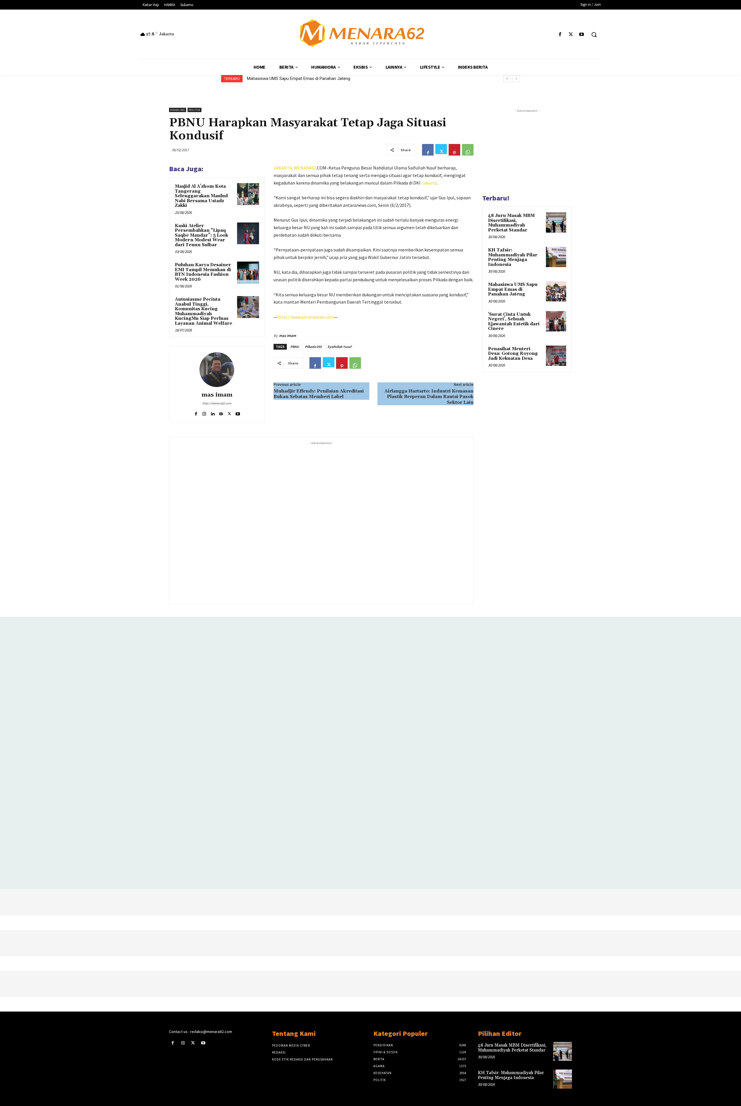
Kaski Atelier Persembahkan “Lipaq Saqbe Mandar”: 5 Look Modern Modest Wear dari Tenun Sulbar (201, 235)
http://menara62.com (216, 403)
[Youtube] (582, 35)
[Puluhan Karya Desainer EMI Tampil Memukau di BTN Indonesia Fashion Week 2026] (248, 273)
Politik (194, 110)
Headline (177, 110)
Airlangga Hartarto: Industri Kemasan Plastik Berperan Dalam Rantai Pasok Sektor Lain (429, 396)
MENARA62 (305, 168)
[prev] (507, 78)
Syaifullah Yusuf (339, 346)
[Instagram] (204, 412)
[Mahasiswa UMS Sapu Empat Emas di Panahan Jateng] (556, 291)
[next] (516, 78)
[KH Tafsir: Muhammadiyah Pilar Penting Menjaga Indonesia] (556, 257)
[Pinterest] (454, 150)
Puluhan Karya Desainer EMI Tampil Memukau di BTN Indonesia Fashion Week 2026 (203, 272)
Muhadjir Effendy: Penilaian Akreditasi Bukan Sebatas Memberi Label (319, 393)
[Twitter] (571, 35)
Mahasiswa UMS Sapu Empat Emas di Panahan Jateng (513, 289)
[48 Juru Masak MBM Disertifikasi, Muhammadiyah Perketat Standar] (556, 222)
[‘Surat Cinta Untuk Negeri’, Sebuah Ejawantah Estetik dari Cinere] (556, 321)
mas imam (216, 395)
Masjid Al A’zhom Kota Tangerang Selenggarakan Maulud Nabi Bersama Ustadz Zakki (201, 196)
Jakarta (429, 183)
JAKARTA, (284, 168)
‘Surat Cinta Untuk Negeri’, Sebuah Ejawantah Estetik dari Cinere (307, 78)
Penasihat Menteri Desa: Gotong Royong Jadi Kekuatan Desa (513, 353)
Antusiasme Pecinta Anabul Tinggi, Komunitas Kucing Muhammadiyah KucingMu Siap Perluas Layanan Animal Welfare (203, 311)
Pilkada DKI (313, 346)
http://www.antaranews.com (305, 317)
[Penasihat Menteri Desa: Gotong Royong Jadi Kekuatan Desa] (556, 356)
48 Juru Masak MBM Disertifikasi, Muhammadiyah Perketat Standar (511, 223)
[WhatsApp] (468, 150)
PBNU (294, 346)
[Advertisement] (321, 522)
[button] (594, 34)
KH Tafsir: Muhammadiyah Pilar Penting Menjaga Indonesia (513, 257)
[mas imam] (216, 369)
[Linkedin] (212, 412)
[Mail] (221, 412)
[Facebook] (560, 35)
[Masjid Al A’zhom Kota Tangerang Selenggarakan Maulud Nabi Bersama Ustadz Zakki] (248, 194)
